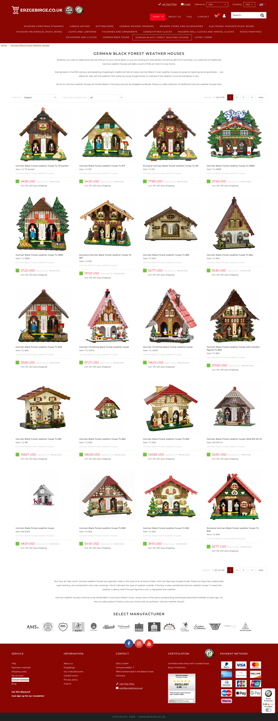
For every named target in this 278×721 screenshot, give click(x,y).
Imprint (67, 683)
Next (261, 97)
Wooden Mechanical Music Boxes (39, 31)
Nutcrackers (105, 26)
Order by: (16, 97)
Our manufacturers (73, 671)
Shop (156, 16)
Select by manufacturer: (75, 97)
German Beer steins (116, 37)
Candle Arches (80, 26)
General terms (71, 675)
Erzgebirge (69, 667)
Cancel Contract (20, 679)
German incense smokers (136, 26)
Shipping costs (19, 671)
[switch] (268, 710)
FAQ (189, 16)
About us (174, 16)
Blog (14, 683)
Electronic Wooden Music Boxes (231, 26)
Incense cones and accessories (181, 26)
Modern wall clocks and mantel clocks (206, 31)
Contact (203, 16)
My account (17, 675)
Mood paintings (251, 31)
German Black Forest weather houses (162, 37)
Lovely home (203, 37)
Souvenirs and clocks (81, 37)
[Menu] (273, 690)
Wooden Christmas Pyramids (44, 26)
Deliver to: (200, 4)
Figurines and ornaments (119, 31)
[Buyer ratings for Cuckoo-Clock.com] (181, 689)
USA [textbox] (210, 4)
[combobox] (217, 4)
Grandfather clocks (157, 31)
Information (74, 653)
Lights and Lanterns (82, 31)
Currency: (237, 4)
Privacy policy (71, 679)
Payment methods (21, 667)
